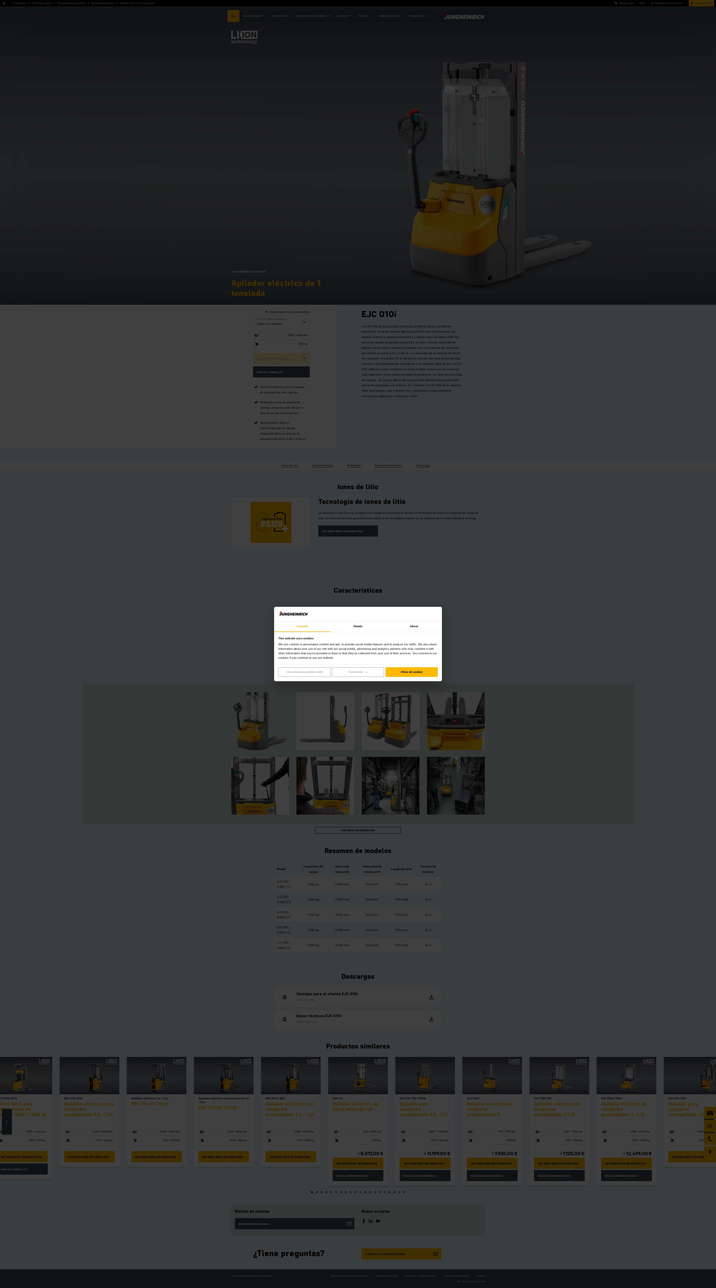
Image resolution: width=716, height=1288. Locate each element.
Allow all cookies (412, 672)
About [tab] (414, 626)
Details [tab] (358, 626)
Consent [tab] (302, 626)
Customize (356, 672)
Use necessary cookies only (304, 672)
